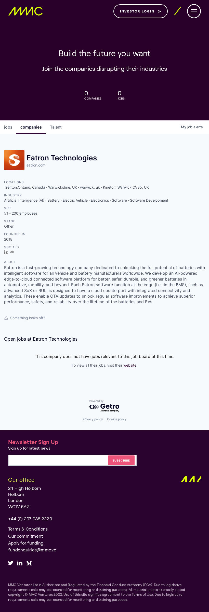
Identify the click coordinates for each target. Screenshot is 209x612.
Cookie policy (117, 419)
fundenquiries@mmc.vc (32, 549)
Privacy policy (93, 419)
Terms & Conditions (28, 529)
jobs (8, 127)
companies (31, 127)
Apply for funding (25, 543)
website (129, 365)
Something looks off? (27, 318)
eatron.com (36, 165)
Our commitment (25, 536)
